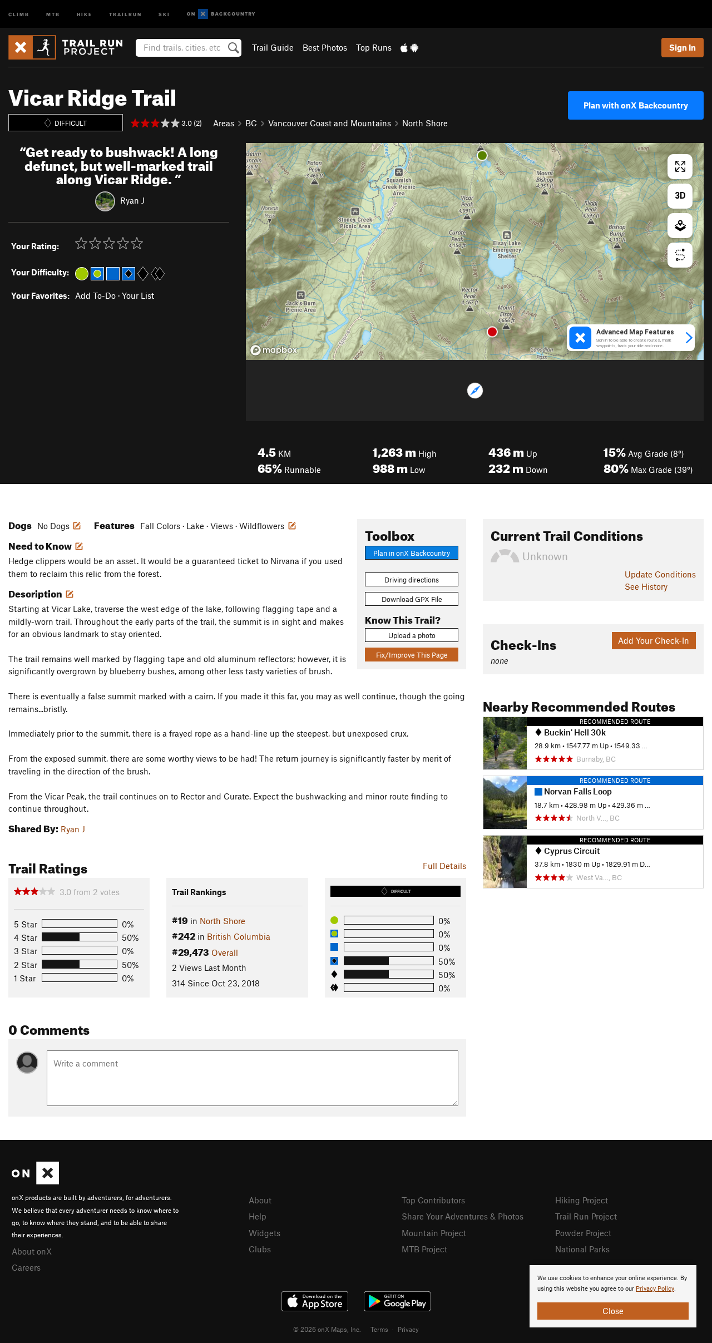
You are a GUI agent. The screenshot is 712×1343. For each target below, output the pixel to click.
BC (251, 123)
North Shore (425, 123)
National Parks (582, 1249)
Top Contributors (433, 1200)
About (260, 1200)
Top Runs (374, 47)
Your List (138, 295)
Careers (26, 1267)
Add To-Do (95, 295)
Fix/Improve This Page (412, 654)
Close (613, 1311)
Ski (164, 13)
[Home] (71, 47)
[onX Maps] (35, 1181)
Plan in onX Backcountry (411, 553)
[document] (613, 1296)
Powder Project (583, 1233)
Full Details (444, 866)
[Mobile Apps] (409, 47)
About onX (32, 1251)
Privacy (408, 1329)
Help (257, 1216)
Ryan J (132, 200)
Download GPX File (412, 599)
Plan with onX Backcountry (636, 105)
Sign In (682, 47)
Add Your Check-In (653, 640)
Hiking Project (581, 1200)
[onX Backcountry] (221, 14)
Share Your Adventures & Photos (462, 1216)
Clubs (260, 1249)
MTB (53, 13)
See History (646, 586)
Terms (379, 1329)
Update (660, 574)
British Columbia (238, 936)
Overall (224, 952)
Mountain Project (434, 1233)
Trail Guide (273, 47)
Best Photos (325, 47)
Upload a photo (412, 635)
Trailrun (125, 13)
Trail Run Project (586, 1216)
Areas (223, 123)
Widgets (264, 1233)
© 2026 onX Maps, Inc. (327, 1329)
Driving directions (411, 579)
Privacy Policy (655, 1288)
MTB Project (424, 1249)
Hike (84, 13)
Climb (18, 13)
